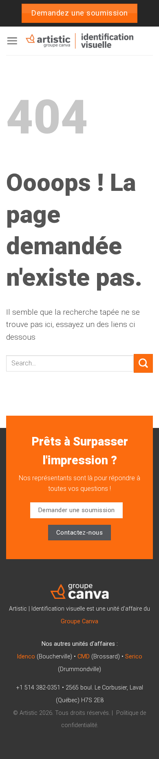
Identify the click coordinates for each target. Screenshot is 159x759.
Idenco (26, 656)
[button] (12, 40)
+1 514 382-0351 (38, 687)
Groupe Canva (79, 621)
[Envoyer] (143, 363)
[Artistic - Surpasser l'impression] (80, 41)
